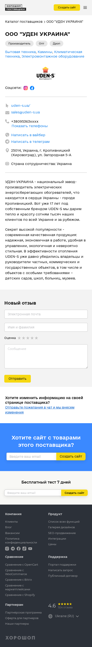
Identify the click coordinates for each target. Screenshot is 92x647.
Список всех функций (64, 521)
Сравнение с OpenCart (21, 564)
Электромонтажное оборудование (53, 56)
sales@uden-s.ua (25, 112)
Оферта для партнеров (22, 618)
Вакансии (12, 533)
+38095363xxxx (25, 121)
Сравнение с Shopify (20, 595)
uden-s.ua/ (20, 105)
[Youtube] (30, 548)
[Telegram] (13, 548)
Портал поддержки (62, 564)
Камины (45, 52)
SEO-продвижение (62, 533)
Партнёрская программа (23, 612)
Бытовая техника (20, 52)
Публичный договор (63, 575)
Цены (52, 544)
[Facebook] (32, 87)
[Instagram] (26, 87)
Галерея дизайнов (61, 527)
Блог (8, 527)
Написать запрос (60, 570)
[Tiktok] (24, 548)
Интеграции (57, 538)
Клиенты (11, 521)
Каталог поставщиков (24, 21)
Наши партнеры (17, 623)
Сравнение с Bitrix (18, 579)
